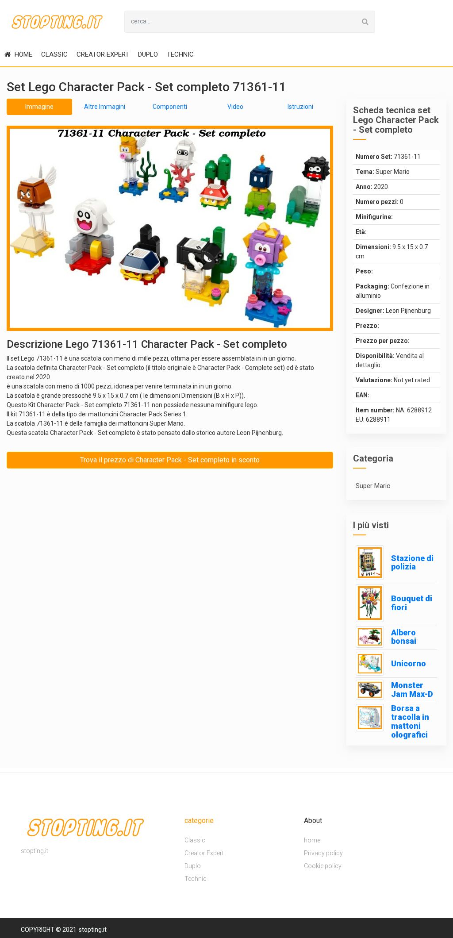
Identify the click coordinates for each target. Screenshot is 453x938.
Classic (54, 54)
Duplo (148, 54)
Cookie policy (323, 865)
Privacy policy (323, 853)
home (22, 54)
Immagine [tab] (39, 106)
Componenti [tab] (170, 106)
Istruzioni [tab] (300, 106)
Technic (180, 54)
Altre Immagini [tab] (104, 106)
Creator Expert (103, 54)
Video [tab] (235, 106)
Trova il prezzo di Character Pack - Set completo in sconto (170, 460)
